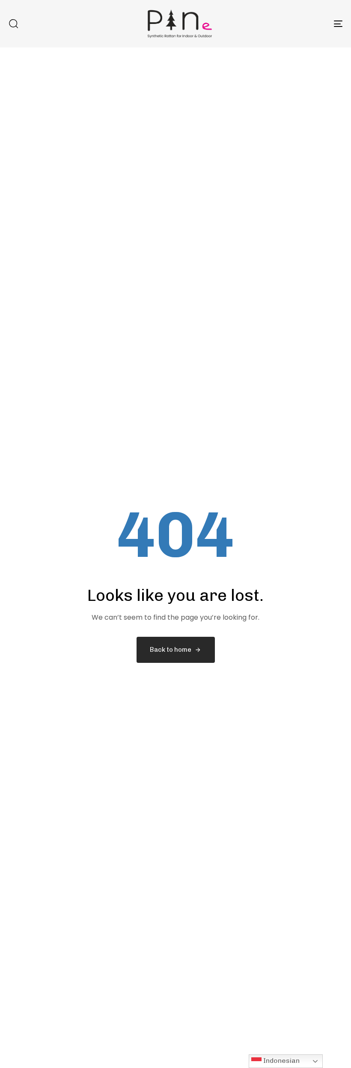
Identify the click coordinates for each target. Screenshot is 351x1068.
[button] (13, 23)
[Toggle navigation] (286, 23)
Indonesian (281, 1060)
